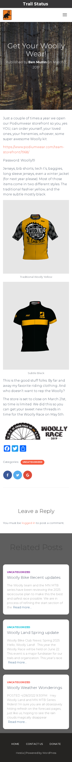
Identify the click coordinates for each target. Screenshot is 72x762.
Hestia (20, 752)
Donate (55, 743)
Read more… (22, 607)
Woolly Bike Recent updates (34, 577)
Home (15, 743)
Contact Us (34, 743)
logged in (28, 523)
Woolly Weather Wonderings (34, 687)
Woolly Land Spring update (33, 632)
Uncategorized (32, 462)
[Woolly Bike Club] (7, 15)
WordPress (49, 752)
